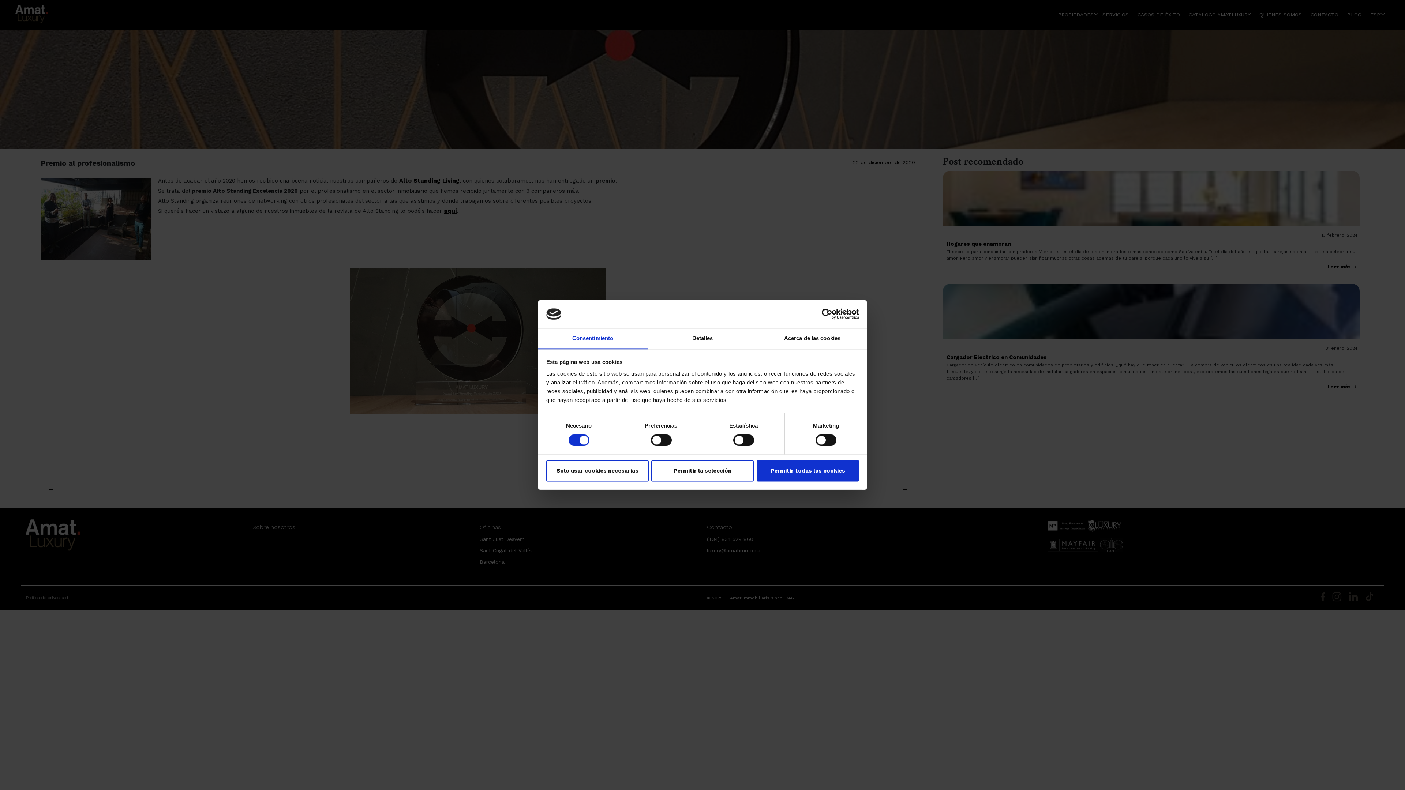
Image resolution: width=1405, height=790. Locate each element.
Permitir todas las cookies (808, 470)
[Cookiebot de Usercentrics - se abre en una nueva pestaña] (827, 314)
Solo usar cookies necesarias (597, 470)
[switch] (661, 440)
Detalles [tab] (702, 338)
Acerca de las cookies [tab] (812, 338)
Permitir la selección (702, 470)
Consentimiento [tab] (592, 338)
